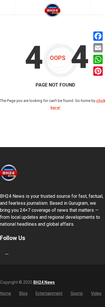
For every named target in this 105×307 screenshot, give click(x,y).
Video (96, 293)
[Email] (98, 48)
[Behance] (6, 252)
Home (5, 293)
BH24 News (44, 282)
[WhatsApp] (98, 59)
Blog (23, 293)
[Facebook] (98, 36)
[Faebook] (1, 252)
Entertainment (49, 293)
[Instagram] (12, 252)
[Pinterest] (98, 71)
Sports (77, 293)
